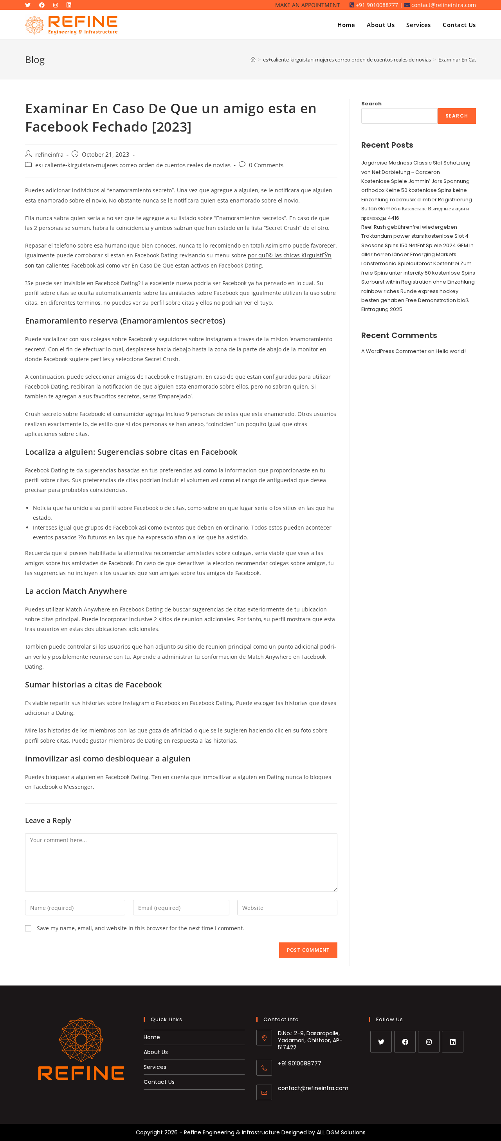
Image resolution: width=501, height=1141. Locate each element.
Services (155, 1067)
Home (152, 1037)
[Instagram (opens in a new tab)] (57, 5)
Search (371, 103)
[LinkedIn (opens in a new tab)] (70, 5)
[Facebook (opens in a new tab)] (44, 5)
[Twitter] (381, 1041)
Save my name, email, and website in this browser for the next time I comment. (140, 928)
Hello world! (451, 351)
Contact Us (159, 1082)
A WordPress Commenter (394, 351)
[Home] (253, 59)
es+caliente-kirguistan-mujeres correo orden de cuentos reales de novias (133, 165)
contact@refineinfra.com (313, 1088)
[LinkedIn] (452, 1041)
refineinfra (49, 154)
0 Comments (266, 165)
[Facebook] (405, 1041)
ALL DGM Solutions (341, 1132)
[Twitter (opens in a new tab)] (31, 5)
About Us (156, 1052)
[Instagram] (429, 1041)
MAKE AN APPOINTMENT (307, 5)
